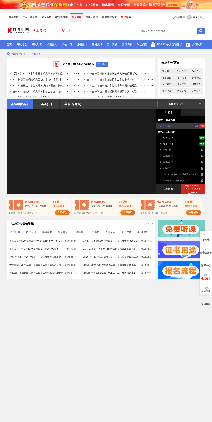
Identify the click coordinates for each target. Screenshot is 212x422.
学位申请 (67, 44)
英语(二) (46, 104)
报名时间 (166, 71)
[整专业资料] (106, 4)
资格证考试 (92, 17)
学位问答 (142, 44)
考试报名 (21, 44)
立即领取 (62, 212)
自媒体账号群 (109, 17)
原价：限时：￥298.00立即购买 (193, 189)
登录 (195, 17)
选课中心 (206, 265)
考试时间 (36, 44)
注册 (201, 17)
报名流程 (166, 77)
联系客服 (180, 17)
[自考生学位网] (27, 31)
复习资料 (127, 44)
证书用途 (196, 91)
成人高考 (46, 17)
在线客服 (206, 291)
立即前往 (102, 64)
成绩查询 (52, 44)
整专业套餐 (206, 252)
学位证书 (181, 91)
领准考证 (196, 77)
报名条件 (181, 71)
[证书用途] (181, 249)
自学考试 (14, 17)
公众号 (205, 239)
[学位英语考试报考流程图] (181, 270)
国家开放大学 (30, 17)
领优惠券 (126, 17)
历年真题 (112, 44)
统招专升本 (61, 17)
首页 (9, 44)
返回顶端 (206, 304)
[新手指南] (181, 228)
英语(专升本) (72, 104)
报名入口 (196, 71)
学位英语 (77, 17)
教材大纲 (97, 44)
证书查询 (82, 44)
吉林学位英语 (34, 54)
